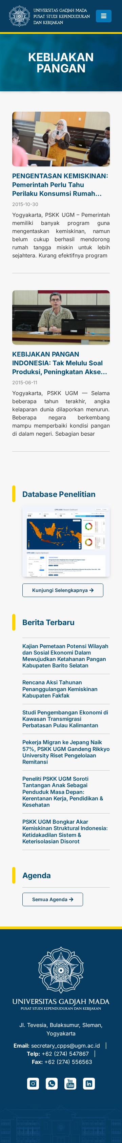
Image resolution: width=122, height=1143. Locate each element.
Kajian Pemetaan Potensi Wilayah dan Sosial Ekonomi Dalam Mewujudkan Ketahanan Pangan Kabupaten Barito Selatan (65, 656)
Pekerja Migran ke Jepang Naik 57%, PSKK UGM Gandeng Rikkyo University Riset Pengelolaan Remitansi (66, 752)
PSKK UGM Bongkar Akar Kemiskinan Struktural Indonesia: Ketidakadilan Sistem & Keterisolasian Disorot (65, 831)
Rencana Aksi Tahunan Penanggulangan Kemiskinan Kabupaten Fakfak (60, 689)
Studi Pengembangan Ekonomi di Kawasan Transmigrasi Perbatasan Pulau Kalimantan (65, 719)
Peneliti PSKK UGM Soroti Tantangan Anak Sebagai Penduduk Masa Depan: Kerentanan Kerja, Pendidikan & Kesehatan (62, 791)
